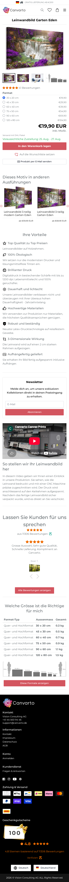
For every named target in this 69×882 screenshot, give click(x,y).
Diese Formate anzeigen (34, 683)
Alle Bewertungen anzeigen (34, 590)
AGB (5, 745)
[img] (34, 530)
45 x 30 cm (12, 102)
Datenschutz (10, 741)
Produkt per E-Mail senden (36, 161)
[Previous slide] (1, 206)
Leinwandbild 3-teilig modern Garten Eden (17, 213)
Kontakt (7, 734)
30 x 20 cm (12, 97)
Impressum (9, 737)
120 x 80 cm (13, 120)
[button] (9, 78)
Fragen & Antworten (14, 771)
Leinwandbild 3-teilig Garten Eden (50, 213)
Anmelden (8, 758)
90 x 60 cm (12, 115)
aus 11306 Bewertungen (32, 533)
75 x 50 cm (12, 111)
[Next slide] (67, 206)
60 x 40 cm (12, 106)
